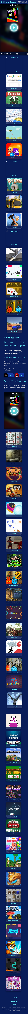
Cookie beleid (14, 998)
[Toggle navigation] (19, 2)
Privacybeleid (14, 1001)
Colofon (14, 1005)
